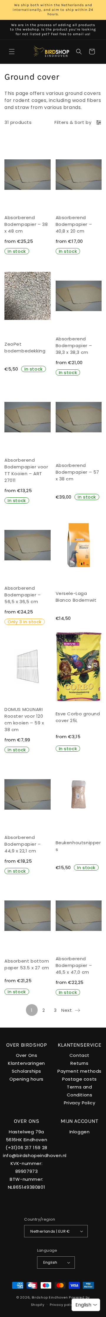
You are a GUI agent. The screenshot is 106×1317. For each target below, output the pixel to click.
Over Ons (26, 1055)
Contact (79, 1055)
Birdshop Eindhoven (50, 1297)
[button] (11, 51)
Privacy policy (62, 1304)
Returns (79, 1063)
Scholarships (26, 1071)
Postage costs (79, 1079)
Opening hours (26, 1079)
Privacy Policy (79, 1103)
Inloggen (79, 1132)
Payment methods (79, 1071)
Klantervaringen (26, 1063)
